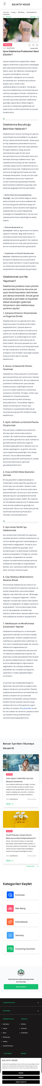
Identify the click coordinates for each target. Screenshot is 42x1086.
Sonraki (33, 17)
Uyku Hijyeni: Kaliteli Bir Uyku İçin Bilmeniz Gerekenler (19, 780)
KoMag (5, 1041)
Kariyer (5, 1028)
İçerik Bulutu (11, 48)
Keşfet (8, 804)
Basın (4, 1033)
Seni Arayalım (21, 987)
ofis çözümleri (26, 708)
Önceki (8, 17)
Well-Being (21, 12)
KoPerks (23, 1024)
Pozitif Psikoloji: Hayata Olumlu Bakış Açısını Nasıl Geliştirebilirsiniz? (21, 836)
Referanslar (6, 1037)
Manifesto (6, 1024)
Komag (13, 12)
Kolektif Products (8, 1046)
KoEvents (24, 1028)
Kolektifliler (24, 1033)
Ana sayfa (6, 12)
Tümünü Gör (30, 866)
